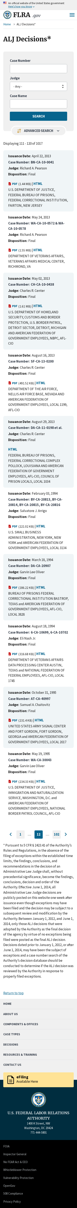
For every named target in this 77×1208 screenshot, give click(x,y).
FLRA (26, 15)
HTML (38, 183)
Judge (15, 78)
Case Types (11, 1034)
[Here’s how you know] (38, 5)
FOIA (6, 1146)
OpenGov (9, 1186)
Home (7, 24)
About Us (10, 1014)
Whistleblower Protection (19, 1170)
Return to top (13, 993)
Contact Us (12, 1065)
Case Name (18, 96)
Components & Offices (20, 1024)
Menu (72, 14)
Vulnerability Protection (18, 1178)
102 (57, 835)
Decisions (10, 1044)
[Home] (7, 15)
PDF (14, 184)
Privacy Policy (12, 1201)
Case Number (20, 60)
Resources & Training (20, 1055)
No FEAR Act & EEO (15, 1162)
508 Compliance (13, 1193)
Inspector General (14, 1154)
